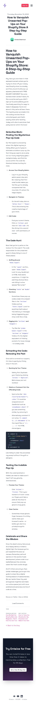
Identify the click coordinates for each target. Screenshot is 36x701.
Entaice (24, 699)
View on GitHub (23, 597)
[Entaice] (5, 5)
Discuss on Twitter (11, 597)
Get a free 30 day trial (18, 670)
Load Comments (18, 603)
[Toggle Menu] (31, 5)
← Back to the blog (13, 625)
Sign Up (25, 5)
